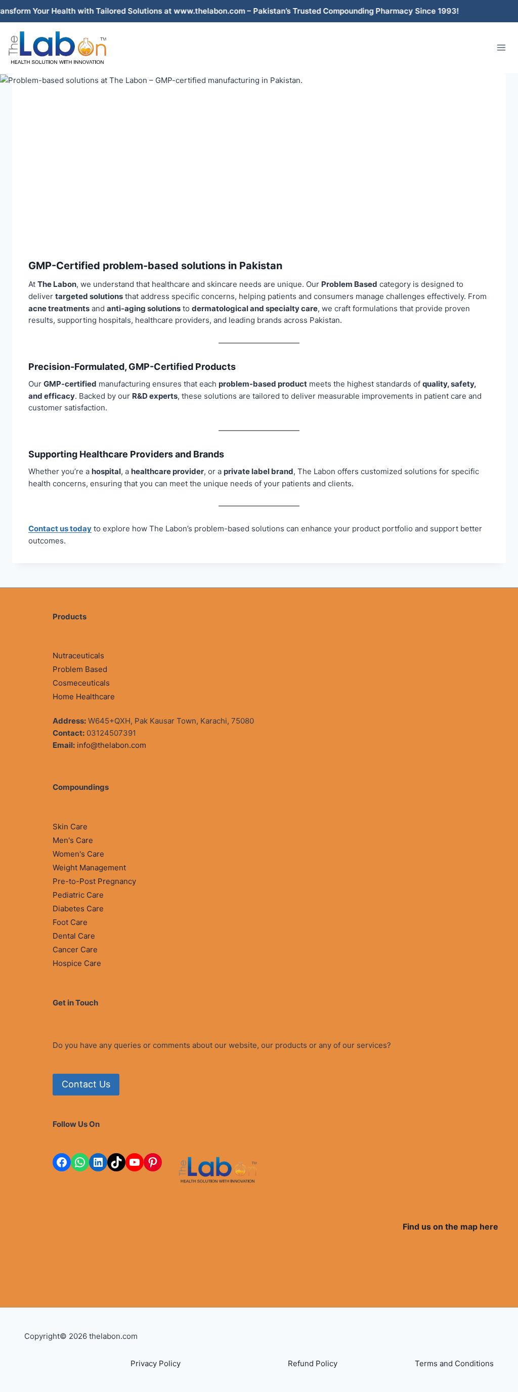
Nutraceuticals (78, 655)
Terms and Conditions (454, 1363)
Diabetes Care (78, 908)
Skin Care (70, 826)
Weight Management (89, 867)
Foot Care (70, 922)
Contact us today (60, 528)
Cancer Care (75, 949)
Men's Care (73, 840)
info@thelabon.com (111, 745)
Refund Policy (312, 1363)
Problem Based (80, 669)
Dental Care (74, 936)
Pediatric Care (78, 895)
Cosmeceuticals (81, 683)
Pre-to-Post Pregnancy (94, 881)
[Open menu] (501, 48)
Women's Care (78, 854)
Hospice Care (77, 963)
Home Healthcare (84, 696)
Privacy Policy (156, 1363)
